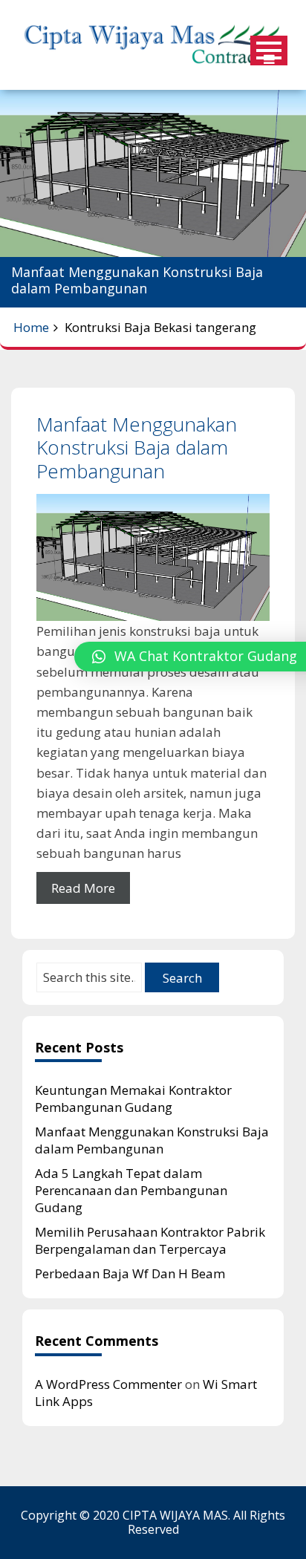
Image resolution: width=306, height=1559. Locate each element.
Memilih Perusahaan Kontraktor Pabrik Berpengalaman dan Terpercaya (150, 1240)
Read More (83, 887)
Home (31, 327)
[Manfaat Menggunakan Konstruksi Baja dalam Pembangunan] (153, 557)
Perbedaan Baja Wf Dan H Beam (130, 1273)
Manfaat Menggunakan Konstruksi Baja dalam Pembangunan (136, 447)
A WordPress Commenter (108, 1384)
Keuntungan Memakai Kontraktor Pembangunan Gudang (133, 1098)
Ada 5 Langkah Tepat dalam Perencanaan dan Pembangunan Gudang (131, 1190)
